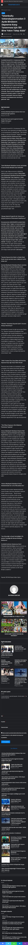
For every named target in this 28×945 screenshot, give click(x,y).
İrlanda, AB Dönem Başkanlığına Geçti (16, 800)
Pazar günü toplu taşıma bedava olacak (17, 845)
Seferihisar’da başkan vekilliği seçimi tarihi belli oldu (21, 661)
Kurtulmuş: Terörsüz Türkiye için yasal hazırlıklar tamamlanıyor (18, 838)
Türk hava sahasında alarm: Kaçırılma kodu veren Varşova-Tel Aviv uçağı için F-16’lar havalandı (21, 681)
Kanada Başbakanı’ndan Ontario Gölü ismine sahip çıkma (6, 662)
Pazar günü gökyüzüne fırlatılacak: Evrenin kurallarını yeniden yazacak (13, 789)
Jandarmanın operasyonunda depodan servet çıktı (15, 1)
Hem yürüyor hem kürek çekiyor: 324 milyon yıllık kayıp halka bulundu (13, 777)
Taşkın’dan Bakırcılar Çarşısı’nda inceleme (7, 654)
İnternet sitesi (4, 727)
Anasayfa (4, 10)
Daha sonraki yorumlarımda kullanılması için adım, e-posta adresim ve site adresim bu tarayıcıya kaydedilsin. (14, 735)
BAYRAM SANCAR (7, 34)
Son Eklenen (14, 748)
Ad (2, 716)
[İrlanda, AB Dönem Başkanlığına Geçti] (6, 801)
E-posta (3, 721)
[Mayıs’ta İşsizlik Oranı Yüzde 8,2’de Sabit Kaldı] (6, 860)
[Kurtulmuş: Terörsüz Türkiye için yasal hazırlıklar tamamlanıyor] (6, 839)
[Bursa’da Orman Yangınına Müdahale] (6, 853)
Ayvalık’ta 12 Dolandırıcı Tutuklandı (11, 833)
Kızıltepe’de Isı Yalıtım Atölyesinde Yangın (13, 864)
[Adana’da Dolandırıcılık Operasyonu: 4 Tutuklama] (7, 672)
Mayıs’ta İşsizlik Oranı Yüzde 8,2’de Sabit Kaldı (18, 858)
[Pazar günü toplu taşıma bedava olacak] (6, 846)
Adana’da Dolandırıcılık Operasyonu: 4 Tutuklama (5, 679)
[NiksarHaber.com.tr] (14, 4)
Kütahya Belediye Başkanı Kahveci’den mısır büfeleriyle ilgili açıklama (13, 754)
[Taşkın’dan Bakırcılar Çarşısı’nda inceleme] (7, 648)
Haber (9, 10)
